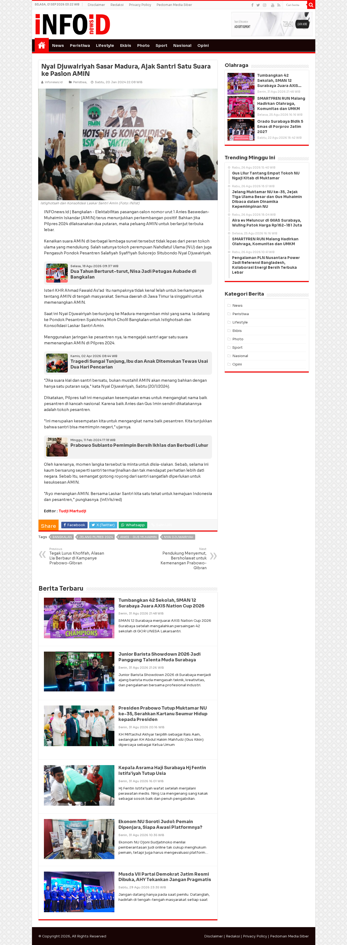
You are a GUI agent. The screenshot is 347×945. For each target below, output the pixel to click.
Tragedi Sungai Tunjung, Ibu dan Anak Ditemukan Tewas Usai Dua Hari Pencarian (139, 364)
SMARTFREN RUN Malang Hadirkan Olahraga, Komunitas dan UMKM (281, 103)
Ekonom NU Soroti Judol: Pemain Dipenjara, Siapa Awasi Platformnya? (160, 824)
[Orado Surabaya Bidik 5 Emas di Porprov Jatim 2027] (241, 130)
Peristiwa (80, 45)
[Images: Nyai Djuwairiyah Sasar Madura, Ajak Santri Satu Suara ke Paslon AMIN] (128, 144)
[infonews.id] (73, 24)
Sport (161, 45)
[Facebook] (252, 5)
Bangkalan (62, 537)
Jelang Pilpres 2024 (96, 537)
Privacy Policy (140, 5)
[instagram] (264, 5)
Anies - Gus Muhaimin (138, 537)
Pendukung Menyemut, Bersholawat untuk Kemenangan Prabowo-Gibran (183, 558)
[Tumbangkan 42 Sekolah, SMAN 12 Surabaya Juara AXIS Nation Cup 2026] (241, 84)
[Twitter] (258, 5)
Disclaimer (96, 5)
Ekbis (125, 45)
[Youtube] (273, 5)
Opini (203, 45)
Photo (143, 45)
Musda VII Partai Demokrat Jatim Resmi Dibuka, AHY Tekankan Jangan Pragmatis (164, 877)
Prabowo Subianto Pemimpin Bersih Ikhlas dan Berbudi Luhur (139, 445)
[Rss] (279, 5)
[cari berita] (311, 5)
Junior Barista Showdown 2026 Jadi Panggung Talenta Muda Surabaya (159, 657)
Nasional (182, 45)
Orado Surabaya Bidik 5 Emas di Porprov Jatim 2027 (280, 126)
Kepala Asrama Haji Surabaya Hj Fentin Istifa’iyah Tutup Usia (162, 770)
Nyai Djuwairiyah (178, 537)
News (58, 45)
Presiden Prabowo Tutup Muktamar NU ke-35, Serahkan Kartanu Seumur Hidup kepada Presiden (162, 713)
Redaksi (117, 5)
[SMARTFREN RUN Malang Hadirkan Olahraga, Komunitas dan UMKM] (241, 107)
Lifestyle (105, 45)
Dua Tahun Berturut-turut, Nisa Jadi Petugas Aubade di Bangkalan (133, 274)
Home (42, 45)
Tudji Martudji (72, 511)
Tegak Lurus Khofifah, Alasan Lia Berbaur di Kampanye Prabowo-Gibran (76, 556)
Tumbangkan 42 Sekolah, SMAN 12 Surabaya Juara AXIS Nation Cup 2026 (161, 603)
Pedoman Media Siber (174, 5)
